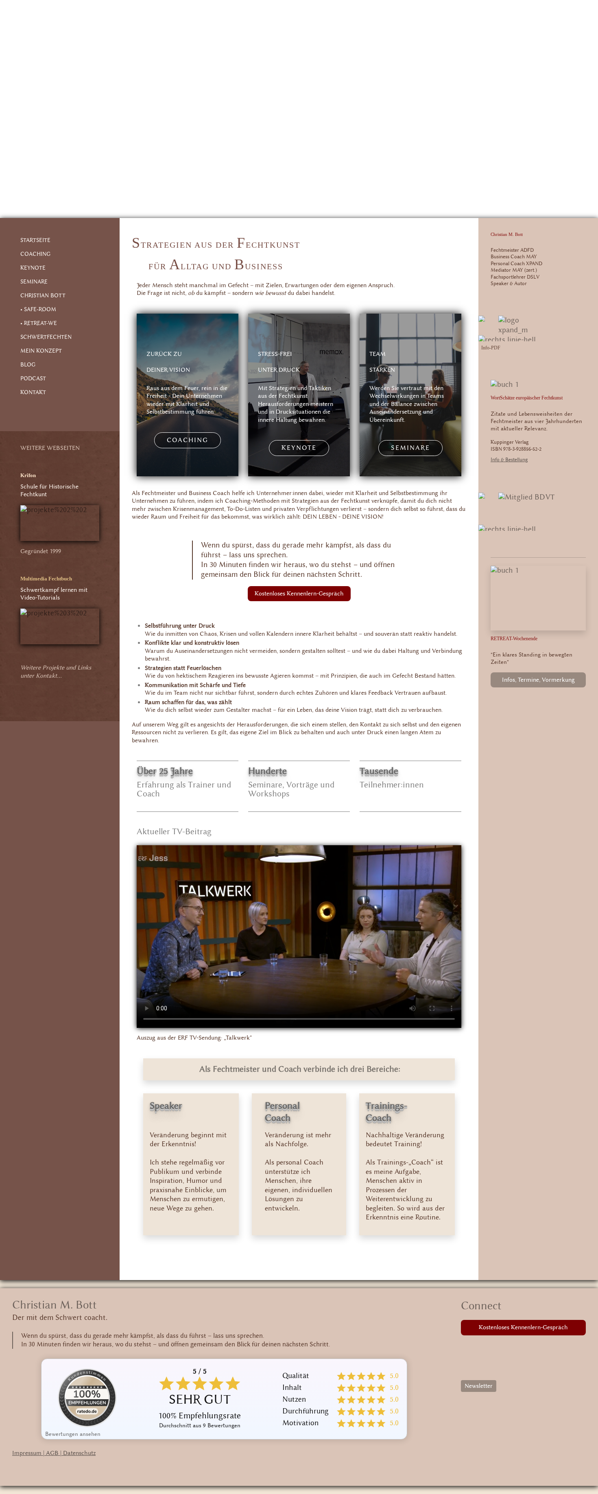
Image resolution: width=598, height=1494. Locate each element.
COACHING (35, 254)
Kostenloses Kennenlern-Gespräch (299, 593)
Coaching (187, 440)
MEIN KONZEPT (41, 351)
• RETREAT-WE (38, 323)
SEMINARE (34, 282)
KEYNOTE (33, 268)
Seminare (410, 447)
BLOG (27, 365)
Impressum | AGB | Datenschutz (54, 1453)
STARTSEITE (35, 240)
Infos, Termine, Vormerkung (538, 679)
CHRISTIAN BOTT (42, 295)
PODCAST (33, 378)
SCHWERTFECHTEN (46, 337)
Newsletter (479, 1386)
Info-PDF (490, 348)
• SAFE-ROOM (38, 309)
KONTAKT (33, 392)
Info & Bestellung (509, 459)
